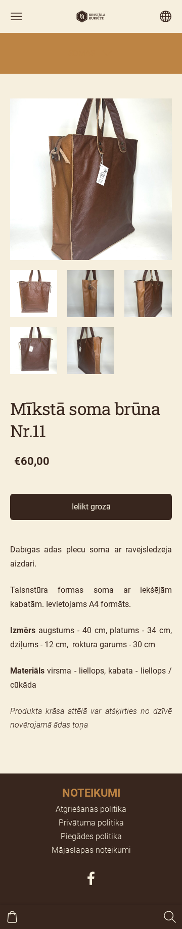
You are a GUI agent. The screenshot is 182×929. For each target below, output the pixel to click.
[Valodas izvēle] (165, 16)
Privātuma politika (91, 823)
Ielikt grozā (91, 506)
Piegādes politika (91, 836)
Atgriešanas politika (91, 809)
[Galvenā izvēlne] (16, 16)
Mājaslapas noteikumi (91, 850)
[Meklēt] (170, 917)
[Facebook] (91, 878)
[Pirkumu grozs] (12, 917)
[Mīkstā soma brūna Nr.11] (33, 293)
